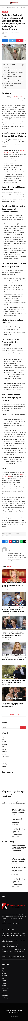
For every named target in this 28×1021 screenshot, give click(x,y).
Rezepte (4, 754)
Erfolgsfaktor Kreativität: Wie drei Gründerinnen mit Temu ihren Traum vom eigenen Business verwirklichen (19, 848)
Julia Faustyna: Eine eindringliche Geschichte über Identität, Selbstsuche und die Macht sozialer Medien (19, 831)
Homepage (6, 1008)
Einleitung (6, 67)
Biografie (4, 736)
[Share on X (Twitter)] (12, 40)
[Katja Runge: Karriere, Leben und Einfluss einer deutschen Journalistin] (6, 811)
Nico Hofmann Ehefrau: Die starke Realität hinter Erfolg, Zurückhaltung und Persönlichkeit (13, 704)
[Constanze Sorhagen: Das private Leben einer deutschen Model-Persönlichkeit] (6, 820)
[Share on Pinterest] (19, 40)
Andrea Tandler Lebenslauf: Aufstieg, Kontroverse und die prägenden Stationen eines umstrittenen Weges (13, 609)
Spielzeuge (4, 759)
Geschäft (4, 741)
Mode (3, 746)
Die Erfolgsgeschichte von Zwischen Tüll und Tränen (13, 70)
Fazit (5, 87)
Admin (8, 32)
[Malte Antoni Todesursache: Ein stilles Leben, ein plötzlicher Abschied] (14, 672)
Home (3, 7)
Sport (3, 761)
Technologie (5, 764)
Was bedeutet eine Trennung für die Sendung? (13, 81)
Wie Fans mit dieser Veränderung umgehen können (12, 84)
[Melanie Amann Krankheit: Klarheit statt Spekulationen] (14, 576)
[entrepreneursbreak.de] (14, 2)
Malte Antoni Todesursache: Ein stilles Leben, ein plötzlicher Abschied (13, 681)
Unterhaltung (5, 766)
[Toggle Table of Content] (23, 65)
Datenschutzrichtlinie (16, 1008)
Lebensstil (4, 744)
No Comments (21, 35)
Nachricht (8, 7)
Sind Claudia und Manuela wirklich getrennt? (13, 77)
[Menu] (3, 2)
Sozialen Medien (6, 756)
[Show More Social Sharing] (24, 40)
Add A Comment (14, 714)
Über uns (20, 1010)
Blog (3, 739)
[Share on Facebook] (5, 40)
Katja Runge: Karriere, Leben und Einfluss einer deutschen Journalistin (18, 810)
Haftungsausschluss (10, 1010)
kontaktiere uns (14, 1012)
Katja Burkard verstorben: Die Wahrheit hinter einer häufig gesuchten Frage (14, 658)
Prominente (4, 751)
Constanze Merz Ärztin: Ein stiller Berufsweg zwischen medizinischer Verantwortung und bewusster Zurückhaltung (13, 634)
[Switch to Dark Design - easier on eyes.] (25, 2)
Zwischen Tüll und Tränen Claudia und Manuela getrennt (11, 534)
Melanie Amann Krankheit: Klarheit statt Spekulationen (12, 586)
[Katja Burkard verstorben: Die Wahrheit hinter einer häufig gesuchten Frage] (14, 649)
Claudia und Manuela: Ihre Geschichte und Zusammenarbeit (14, 73)
